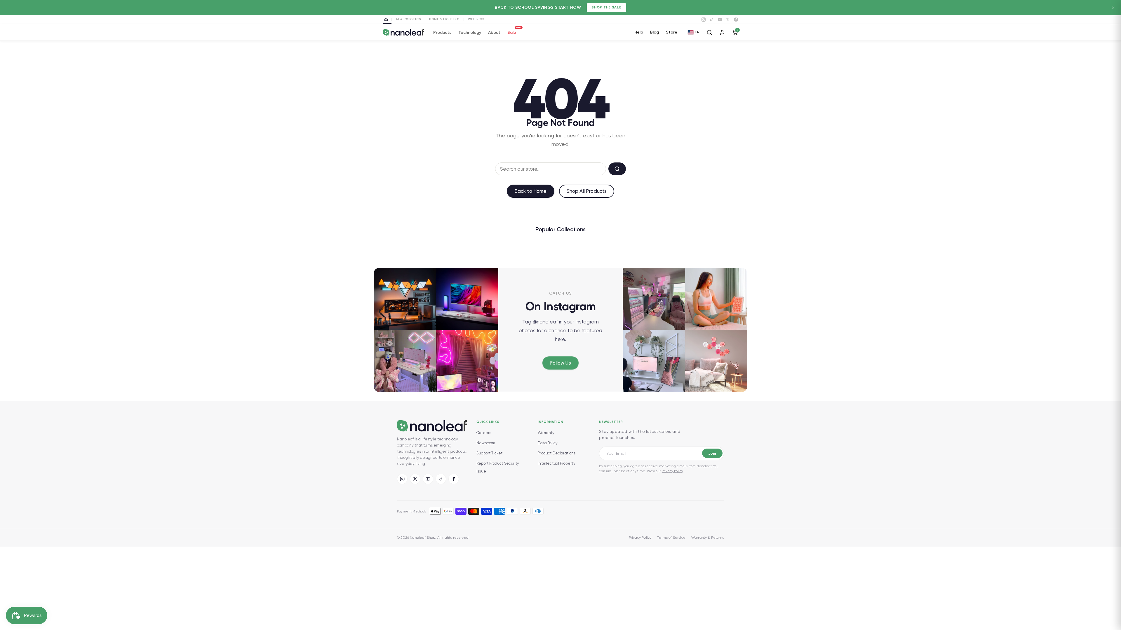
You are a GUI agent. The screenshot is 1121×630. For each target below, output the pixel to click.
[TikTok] (712, 20)
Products (442, 32)
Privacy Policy (672, 471)
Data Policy (548, 443)
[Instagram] (704, 20)
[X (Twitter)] (415, 479)
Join (712, 453)
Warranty (546, 432)
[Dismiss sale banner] (1113, 7)
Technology (469, 32)
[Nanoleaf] (403, 32)
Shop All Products (587, 191)
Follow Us (560, 363)
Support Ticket (489, 453)
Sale (511, 31)
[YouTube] (720, 20)
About (494, 32)
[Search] (709, 32)
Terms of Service (671, 538)
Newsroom (485, 443)
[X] (728, 20)
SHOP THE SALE (606, 7)
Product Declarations (556, 453)
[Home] (387, 19)
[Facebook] (736, 20)
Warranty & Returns (707, 538)
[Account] (722, 32)
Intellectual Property (556, 463)
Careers (483, 432)
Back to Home (530, 191)
